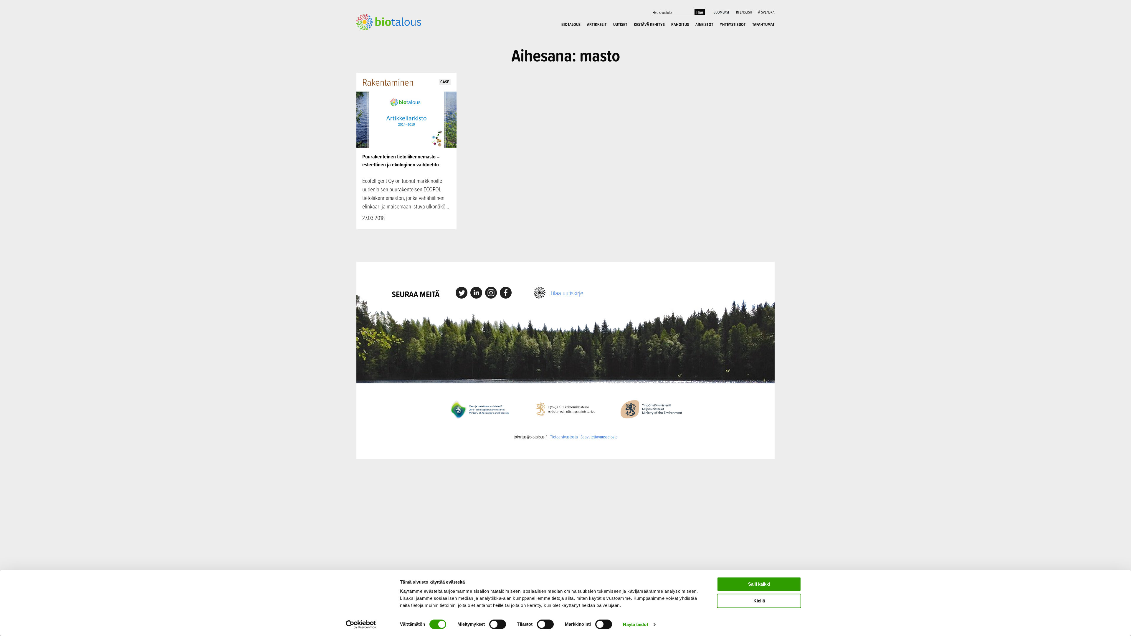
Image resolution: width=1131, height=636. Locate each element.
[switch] (497, 624)
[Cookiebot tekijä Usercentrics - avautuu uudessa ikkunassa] (361, 624)
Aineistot (704, 24)
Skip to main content (376, 37)
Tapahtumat (763, 24)
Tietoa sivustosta (564, 437)
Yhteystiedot (733, 24)
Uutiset (620, 24)
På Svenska (766, 12)
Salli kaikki (759, 584)
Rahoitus (680, 24)
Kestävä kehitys (649, 24)
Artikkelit (597, 24)
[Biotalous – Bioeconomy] (388, 21)
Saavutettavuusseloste (599, 437)
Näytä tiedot (635, 624)
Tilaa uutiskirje (566, 292)
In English (744, 12)
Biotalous (571, 24)
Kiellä (759, 600)
